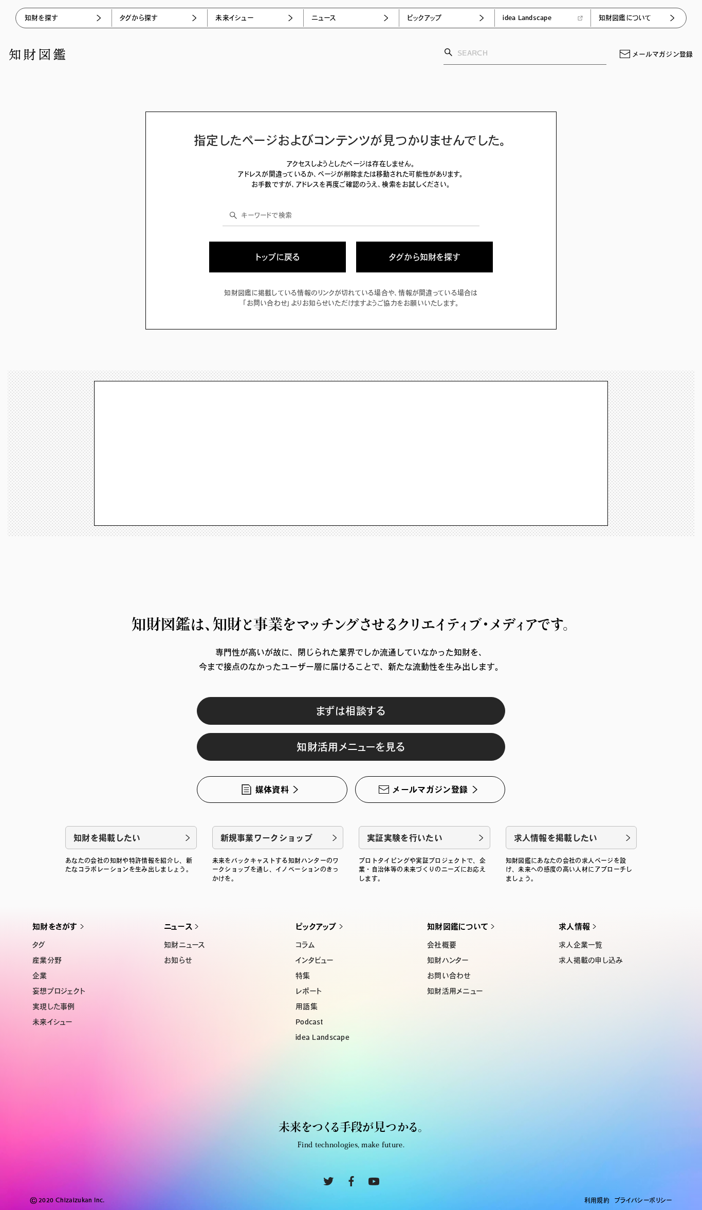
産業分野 (47, 960)
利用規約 (596, 1200)
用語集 (306, 1006)
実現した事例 (53, 1006)
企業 (39, 975)
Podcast (309, 1021)
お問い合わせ (449, 975)
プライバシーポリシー (643, 1200)
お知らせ (178, 960)
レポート (308, 991)
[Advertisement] (351, 453)
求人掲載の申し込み (591, 960)
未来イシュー (234, 17)
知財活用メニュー (455, 991)
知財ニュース (185, 944)
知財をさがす (55, 926)
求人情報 (574, 926)
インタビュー (314, 960)
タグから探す (139, 17)
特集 (302, 975)
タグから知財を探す (424, 257)
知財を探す (41, 17)
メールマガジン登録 (662, 54)
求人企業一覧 (581, 944)
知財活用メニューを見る (351, 747)
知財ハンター (448, 960)
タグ (39, 944)
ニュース (324, 17)
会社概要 (441, 944)
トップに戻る (277, 257)
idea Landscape (527, 17)
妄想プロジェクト (58, 991)
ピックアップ (424, 17)
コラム (305, 944)
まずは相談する (351, 711)
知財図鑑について (625, 17)
